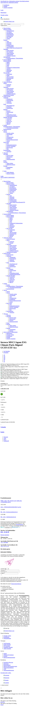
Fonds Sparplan (10, 50)
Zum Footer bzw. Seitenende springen (9, 2)
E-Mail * (3, 573)
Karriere (5, 162)
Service (5, 130)
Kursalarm (5, 352)
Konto (4, 171)
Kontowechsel (9, 112)
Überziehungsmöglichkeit (12, 128)
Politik (7, 75)
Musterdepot (9, 333)
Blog (7, 149)
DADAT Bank (9, 155)
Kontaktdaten (9, 167)
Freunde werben (10, 133)
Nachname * (3, 571)
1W (4, 356)
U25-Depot (9, 32)
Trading (8, 38)
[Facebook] (15, 675)
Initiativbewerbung (10, 164)
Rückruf (8, 168)
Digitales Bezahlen (7, 117)
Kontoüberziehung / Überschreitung (14, 58)
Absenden (3, 590)
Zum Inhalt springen (24, 1)
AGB (4, 669)
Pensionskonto (9, 100)
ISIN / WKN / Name (5, 24)
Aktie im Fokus (10, 76)
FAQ (7, 143)
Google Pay (9, 118)
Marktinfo (8, 79)
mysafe (8, 141)
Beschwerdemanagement (12, 139)
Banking (5, 109)
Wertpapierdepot (10, 30)
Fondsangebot (9, 36)
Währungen (9, 70)
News (4, 439)
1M (4, 357)
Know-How (6, 142)
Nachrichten (9, 74)
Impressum (6, 663)
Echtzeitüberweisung (11, 114)
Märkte (8, 62)
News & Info (6, 72)
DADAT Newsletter (7, 587)
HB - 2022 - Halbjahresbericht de (8, 517)
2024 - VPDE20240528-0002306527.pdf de (11, 507)
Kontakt (5, 6)
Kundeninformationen (11, 145)
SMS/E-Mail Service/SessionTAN (14, 47)
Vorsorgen (5, 87)
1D (4, 355)
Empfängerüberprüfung (11, 116)
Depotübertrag (9, 33)
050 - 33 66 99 (5, 532)
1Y (4, 360)
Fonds (7, 65)
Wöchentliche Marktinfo (8, 589)
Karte (4, 104)
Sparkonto (8, 84)
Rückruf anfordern (5, 534)
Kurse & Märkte (7, 59)
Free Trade (8, 37)
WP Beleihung (6, 57)
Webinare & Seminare (8, 654)
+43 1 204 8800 (4, 542)
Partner (5, 653)
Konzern (8, 158)
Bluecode (8, 122)
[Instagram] (15, 677)
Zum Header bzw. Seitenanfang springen (10, 1)
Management (9, 156)
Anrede (2, 568)
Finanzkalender (9, 78)
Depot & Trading (7, 29)
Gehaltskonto (9, 99)
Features (5, 40)
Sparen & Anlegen (7, 82)
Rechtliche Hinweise (8, 662)
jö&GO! (8, 124)
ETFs (7, 66)
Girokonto (5, 97)
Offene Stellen (9, 163)
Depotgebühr (9, 134)
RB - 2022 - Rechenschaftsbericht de (9, 512)
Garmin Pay (9, 121)
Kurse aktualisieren (5, 19)
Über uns (5, 152)
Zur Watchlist (6, 351)
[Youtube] (15, 680)
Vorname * (3, 570)
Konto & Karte (6, 96)
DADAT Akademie (8, 7)
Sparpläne (5, 49)
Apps (7, 41)
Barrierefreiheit (6, 665)
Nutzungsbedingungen (8, 670)
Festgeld (8, 86)
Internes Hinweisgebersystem (10, 666)
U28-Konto (9, 103)
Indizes (8, 63)
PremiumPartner (10, 34)
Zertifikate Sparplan (11, 55)
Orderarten (8, 42)
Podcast (8, 80)
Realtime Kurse (10, 45)
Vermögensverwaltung (8, 95)
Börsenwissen (9, 147)
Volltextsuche (4, 25)
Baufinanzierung (7, 129)
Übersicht (5, 437)
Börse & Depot (6, 28)
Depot (2, 704)
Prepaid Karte (9, 108)
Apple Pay (8, 120)
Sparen (5, 83)
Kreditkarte (9, 107)
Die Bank (5, 154)
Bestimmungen (19, 524)
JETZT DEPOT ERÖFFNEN (8, 177)
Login (2, 10)
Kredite (5, 125)
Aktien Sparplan (10, 53)
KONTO (3, 702)
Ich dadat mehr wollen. (6, 672)
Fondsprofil (6, 441)
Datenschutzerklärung (16, 583)
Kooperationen (6, 150)
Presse (4, 160)
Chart (4, 438)
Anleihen (8, 68)
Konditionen (6, 5)
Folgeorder (8, 44)
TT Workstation (10, 46)
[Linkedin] (15, 682)
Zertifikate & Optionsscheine (13, 67)
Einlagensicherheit (10, 159)
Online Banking (10, 172)
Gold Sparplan (9, 54)
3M (4, 359)
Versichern (8, 151)
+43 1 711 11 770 (5, 546)
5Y (4, 361)
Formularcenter (9, 137)
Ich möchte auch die (5, 586)
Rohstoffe (8, 71)
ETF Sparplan (9, 51)
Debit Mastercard (10, 105)
